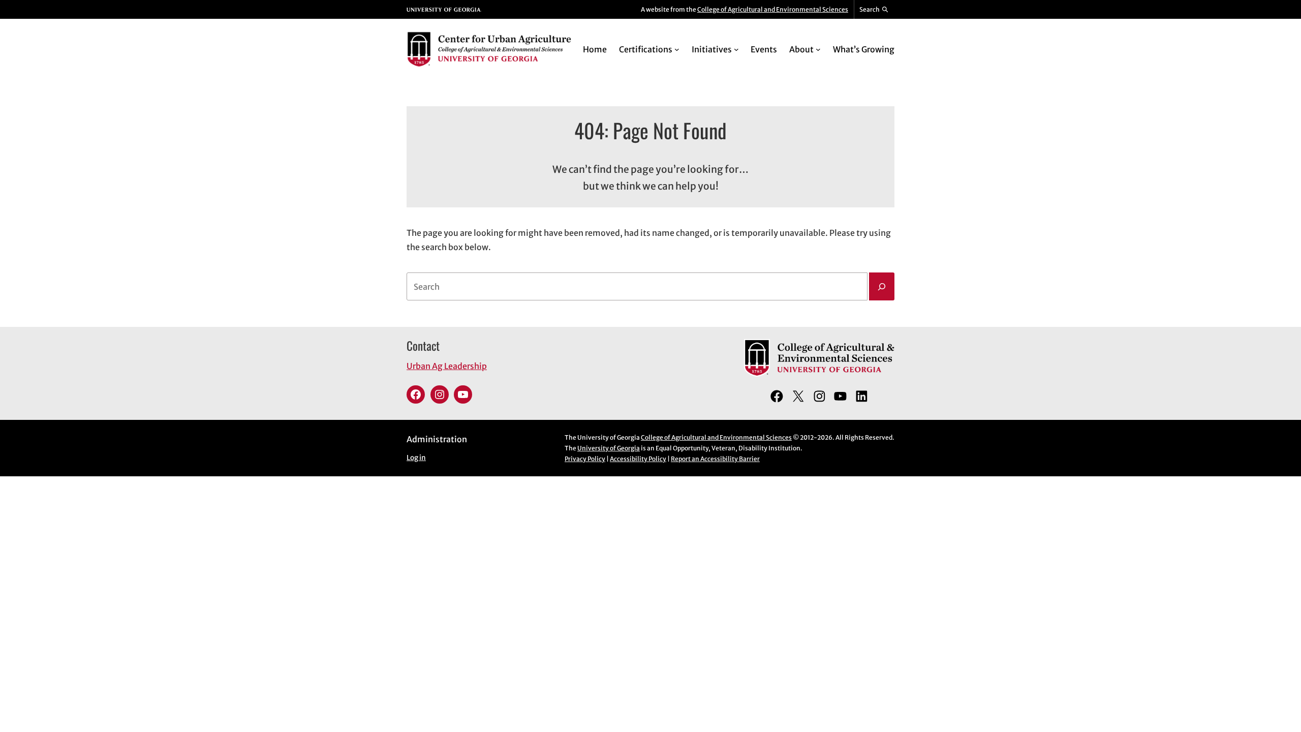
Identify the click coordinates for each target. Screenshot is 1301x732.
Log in (416, 457)
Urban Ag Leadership (447, 366)
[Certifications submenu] (676, 49)
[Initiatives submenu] (736, 49)
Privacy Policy (585, 459)
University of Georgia (608, 448)
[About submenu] (818, 49)
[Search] (881, 286)
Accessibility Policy (638, 459)
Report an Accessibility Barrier (715, 459)
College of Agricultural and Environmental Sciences (772, 9)
